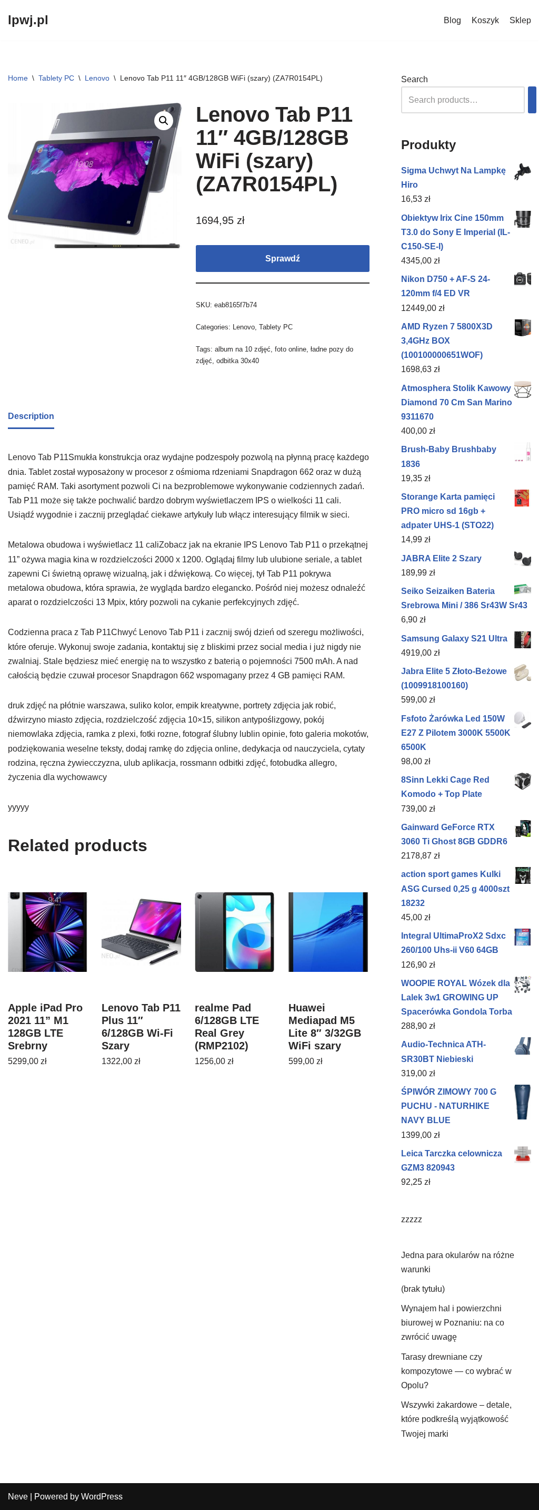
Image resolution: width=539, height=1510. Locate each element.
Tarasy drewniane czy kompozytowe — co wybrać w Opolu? (456, 1371)
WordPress (102, 1496)
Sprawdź (282, 258)
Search (414, 79)
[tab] (31, 417)
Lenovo (97, 78)
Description (31, 416)
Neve (18, 1496)
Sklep (520, 20)
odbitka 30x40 (237, 361)
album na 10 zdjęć (243, 349)
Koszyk (485, 20)
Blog (452, 20)
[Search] (532, 99)
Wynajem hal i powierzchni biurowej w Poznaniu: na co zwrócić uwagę (452, 1322)
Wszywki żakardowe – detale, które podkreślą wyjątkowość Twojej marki (456, 1419)
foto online (290, 349)
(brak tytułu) (423, 1288)
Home (18, 78)
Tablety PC (56, 78)
